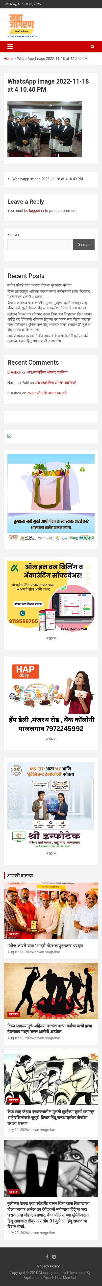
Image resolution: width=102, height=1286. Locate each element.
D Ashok (14, 372)
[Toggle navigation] (10, 46)
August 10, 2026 (20, 1038)
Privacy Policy (48, 1266)
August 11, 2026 (20, 952)
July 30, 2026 (17, 1130)
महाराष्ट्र (13, 934)
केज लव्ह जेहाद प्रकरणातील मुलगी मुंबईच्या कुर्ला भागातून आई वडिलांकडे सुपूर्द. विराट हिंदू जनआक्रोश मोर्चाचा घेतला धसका (50, 1117)
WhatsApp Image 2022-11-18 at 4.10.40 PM (47, 179)
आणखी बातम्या (20, 876)
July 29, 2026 (17, 1233)
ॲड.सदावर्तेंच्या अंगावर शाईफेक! (47, 372)
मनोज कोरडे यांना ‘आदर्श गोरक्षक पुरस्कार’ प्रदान (39, 285)
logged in (36, 210)
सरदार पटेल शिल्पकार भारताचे (47, 393)
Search (13, 234)
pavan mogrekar (47, 952)
